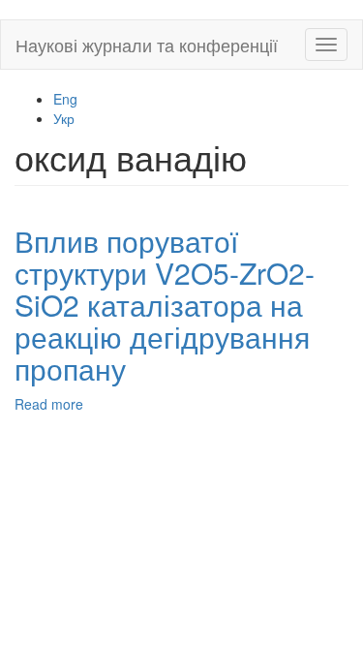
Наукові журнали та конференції (146, 44)
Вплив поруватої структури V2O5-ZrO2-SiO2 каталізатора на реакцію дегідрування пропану (165, 304)
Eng (65, 98)
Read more (49, 404)
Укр (64, 118)
